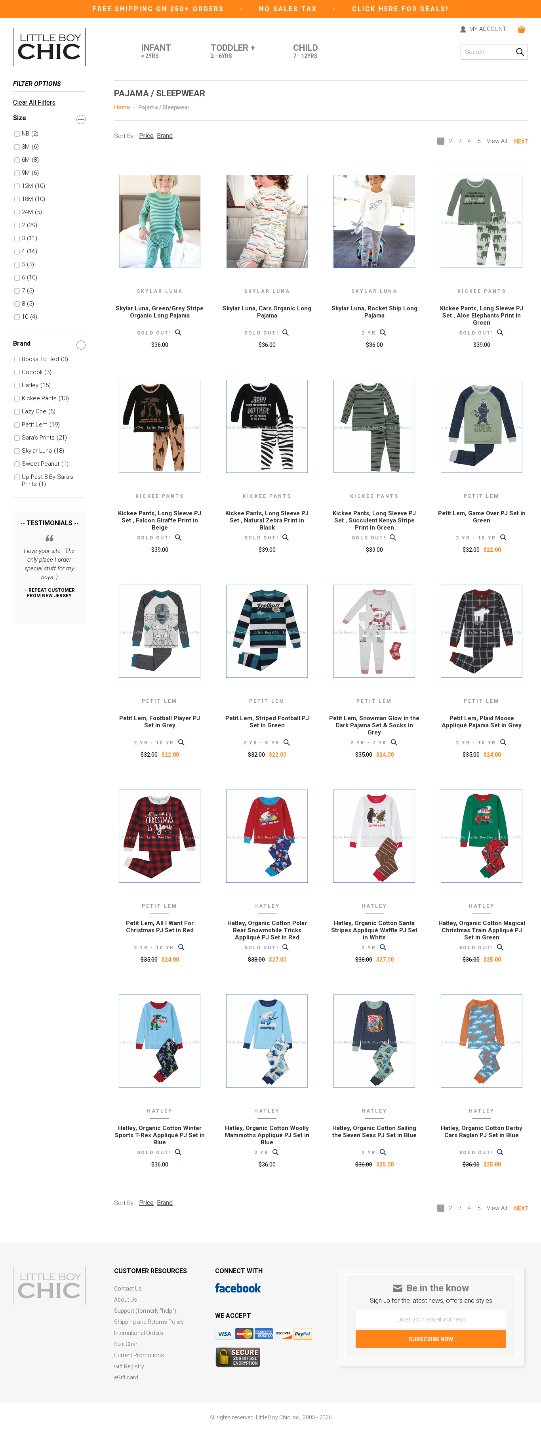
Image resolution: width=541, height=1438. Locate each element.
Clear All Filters (34, 102)
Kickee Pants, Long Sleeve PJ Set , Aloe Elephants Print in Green (481, 315)
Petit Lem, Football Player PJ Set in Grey (159, 722)
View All (497, 141)
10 (29, 316)
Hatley (36, 385)
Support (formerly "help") (145, 1311)
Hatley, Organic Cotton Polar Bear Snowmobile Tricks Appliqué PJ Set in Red (267, 930)
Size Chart (126, 1344)
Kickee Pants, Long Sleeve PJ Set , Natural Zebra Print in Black (267, 520)
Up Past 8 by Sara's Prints (47, 477)
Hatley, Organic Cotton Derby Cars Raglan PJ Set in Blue (481, 1131)
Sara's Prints (44, 437)
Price (146, 136)
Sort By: (124, 136)
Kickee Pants (45, 398)
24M (32, 212)
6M (30, 159)
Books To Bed (45, 359)
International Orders (138, 1333)
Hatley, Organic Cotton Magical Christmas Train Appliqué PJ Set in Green (481, 930)
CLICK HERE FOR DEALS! (400, 9)
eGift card (126, 1377)
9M (30, 172)
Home (122, 107)
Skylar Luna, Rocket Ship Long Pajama (374, 312)
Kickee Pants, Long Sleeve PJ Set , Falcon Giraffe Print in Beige (159, 520)
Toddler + (233, 51)
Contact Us (128, 1288)
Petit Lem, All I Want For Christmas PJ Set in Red (160, 927)
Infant (156, 51)
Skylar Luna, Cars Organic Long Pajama (267, 312)
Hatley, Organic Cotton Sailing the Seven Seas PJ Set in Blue (374, 1131)
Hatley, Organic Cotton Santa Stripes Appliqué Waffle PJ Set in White (374, 930)
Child (305, 51)
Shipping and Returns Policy (149, 1322)
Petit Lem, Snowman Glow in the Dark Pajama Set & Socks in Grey (374, 725)
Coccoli (36, 372)
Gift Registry (129, 1366)
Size (19, 118)
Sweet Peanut (45, 463)
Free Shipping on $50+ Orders (160, 9)
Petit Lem (41, 424)
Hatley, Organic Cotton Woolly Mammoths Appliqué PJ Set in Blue (267, 1135)
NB (30, 133)
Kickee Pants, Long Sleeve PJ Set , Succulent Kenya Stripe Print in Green (374, 520)
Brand (21, 343)
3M (30, 146)
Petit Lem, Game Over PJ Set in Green (482, 517)
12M (33, 185)
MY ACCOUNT (487, 29)
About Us (125, 1299)
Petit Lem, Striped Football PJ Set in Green (267, 722)
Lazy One (38, 411)
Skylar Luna (43, 450)
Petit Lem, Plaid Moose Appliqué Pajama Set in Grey (482, 722)
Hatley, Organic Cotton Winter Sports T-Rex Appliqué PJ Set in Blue (160, 1135)
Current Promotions (139, 1355)
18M (33, 199)
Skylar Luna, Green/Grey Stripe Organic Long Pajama (160, 312)
